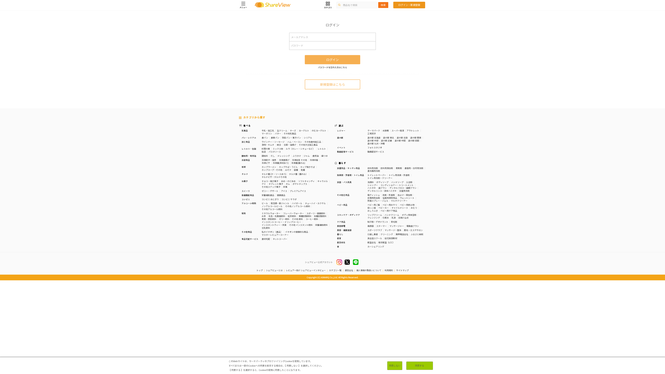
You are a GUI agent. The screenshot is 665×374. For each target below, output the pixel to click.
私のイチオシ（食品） (272, 231)
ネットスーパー (280, 238)
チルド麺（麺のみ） (298, 173)
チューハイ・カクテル (315, 203)
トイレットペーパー (376, 174)
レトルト (322, 148)
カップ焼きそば (307, 166)
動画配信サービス (375, 151)
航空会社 (371, 242)
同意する (419, 365)
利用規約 (389, 270)
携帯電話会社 (402, 234)
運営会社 (349, 270)
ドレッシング (283, 155)
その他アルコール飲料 (272, 209)
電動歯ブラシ (412, 225)
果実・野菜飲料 (269, 218)
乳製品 (245, 130)
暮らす (342, 163)
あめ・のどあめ (288, 181)
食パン (265, 137)
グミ (264, 183)
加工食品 (246, 141)
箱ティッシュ (373, 194)
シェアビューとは (274, 270)
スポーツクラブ (374, 230)
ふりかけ (297, 155)
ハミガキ (371, 187)
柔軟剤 (399, 168)
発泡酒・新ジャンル (280, 203)
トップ (259, 270)
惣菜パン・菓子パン (291, 137)
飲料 (244, 213)
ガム (288, 183)
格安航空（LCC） (386, 242)
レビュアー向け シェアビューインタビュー (306, 270)
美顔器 (370, 225)
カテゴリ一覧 (335, 270)
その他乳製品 (290, 133)
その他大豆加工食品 (308, 144)
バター (278, 133)
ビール (265, 203)
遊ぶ (341, 125)
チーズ (293, 130)
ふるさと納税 (417, 234)
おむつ (414, 207)
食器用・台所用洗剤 (414, 168)
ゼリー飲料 (284, 218)
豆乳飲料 (266, 227)
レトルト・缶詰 (249, 148)
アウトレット (413, 130)
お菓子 (245, 181)
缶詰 (264, 151)
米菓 (285, 186)
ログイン (332, 59)
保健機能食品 (248, 195)
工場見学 (371, 133)
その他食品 (247, 231)
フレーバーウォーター (293, 213)
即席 (244, 166)
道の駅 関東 (415, 137)
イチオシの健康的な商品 (296, 231)
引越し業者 (372, 234)
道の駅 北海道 (373, 137)
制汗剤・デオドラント (377, 221)
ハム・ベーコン (294, 141)
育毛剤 (394, 221)
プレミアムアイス (298, 190)
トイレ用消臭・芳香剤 (399, 174)
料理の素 (266, 148)
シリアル (308, 137)
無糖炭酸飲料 (305, 216)
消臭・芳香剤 (388, 194)
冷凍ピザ (266, 162)
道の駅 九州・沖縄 (376, 143)
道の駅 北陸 (402, 137)
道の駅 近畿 (386, 140)
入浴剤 (409, 182)
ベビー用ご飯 (373, 204)
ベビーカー (383, 207)
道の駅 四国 (413, 140)
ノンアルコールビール (272, 206)
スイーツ (246, 190)
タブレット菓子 (276, 183)
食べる (247, 125)
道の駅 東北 (388, 137)
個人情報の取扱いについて (368, 270)
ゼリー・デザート (270, 190)
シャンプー (372, 185)
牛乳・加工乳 (268, 130)
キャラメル (322, 181)
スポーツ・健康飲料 (316, 213)
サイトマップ (402, 270)
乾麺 (303, 169)
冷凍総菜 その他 (299, 159)
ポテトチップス (300, 183)
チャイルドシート (400, 207)
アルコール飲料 (249, 203)
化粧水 (386, 217)
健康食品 (281, 195)
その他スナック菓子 (271, 186)
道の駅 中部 (372, 140)
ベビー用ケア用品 (388, 210)
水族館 (386, 130)
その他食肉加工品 (312, 141)
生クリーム (282, 130)
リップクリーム (374, 214)
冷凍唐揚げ (284, 159)
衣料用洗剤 (372, 168)
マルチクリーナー (399, 200)
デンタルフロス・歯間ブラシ (402, 187)
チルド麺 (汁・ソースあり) (274, 173)
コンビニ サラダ (289, 199)
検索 (383, 5)
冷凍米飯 (314, 159)
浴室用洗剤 (404, 190)
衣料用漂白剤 (386, 168)
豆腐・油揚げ (290, 144)
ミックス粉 (278, 148)
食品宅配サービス (250, 238)
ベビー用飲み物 (407, 204)
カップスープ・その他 (272, 169)
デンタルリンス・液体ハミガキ (382, 190)
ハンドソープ (397, 182)
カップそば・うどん (288, 166)
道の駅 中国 (400, 140)
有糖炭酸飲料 (320, 216)
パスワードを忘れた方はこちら (332, 67)
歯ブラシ (382, 187)
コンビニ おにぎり (270, 199)
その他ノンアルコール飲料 (297, 206)
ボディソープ (382, 182)
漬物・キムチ (268, 144)
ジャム (307, 155)
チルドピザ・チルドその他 (274, 176)
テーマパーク (373, 130)
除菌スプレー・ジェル (377, 200)
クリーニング (386, 234)
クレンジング (373, 217)
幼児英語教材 (391, 238)
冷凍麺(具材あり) (281, 162)
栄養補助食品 (268, 195)
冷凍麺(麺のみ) (298, 162)
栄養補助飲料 (321, 224)
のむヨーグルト (319, 130)
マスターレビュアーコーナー (275, 234)
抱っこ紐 (371, 207)
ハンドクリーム (392, 214)
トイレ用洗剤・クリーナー (379, 177)
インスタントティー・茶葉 (274, 224)
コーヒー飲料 (312, 218)
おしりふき (372, 210)
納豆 (279, 144)
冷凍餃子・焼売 (269, 159)
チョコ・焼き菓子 (270, 181)
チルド (245, 173)
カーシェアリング (375, 246)
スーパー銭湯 (398, 130)
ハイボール (297, 203)
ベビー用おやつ (390, 204)
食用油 (315, 155)
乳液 (394, 217)
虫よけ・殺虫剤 (405, 194)
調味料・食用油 (249, 155)
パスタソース (275, 151)
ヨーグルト (304, 130)
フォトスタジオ (374, 147)
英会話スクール (374, 238)
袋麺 (296, 169)
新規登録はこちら (332, 84)
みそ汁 (288, 169)
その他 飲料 (297, 218)
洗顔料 (370, 182)
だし (273, 155)
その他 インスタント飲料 (301, 224)
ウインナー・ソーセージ (273, 141)
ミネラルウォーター (271, 213)
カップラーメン (269, 166)
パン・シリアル (249, 137)
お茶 (264, 216)
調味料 (265, 155)
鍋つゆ (324, 155)
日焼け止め (403, 217)
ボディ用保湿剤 (409, 214)
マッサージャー (396, 225)
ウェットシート (407, 197)
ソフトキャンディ (306, 181)
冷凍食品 (246, 159)
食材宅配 (266, 238)
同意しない (394, 365)
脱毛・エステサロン (413, 230)
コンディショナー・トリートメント (397, 185)
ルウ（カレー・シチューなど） (300, 148)
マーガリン (267, 133)
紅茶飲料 (292, 216)
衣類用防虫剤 (373, 197)
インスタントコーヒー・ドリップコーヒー (281, 221)
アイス (284, 190)
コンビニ (246, 199)
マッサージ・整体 (393, 230)
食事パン (275, 137)
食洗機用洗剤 (373, 170)
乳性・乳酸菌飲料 (277, 216)
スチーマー (381, 225)
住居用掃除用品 (390, 197)
